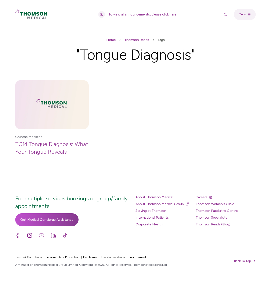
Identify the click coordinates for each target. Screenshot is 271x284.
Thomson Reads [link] (136, 40)
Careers (201, 197)
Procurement (137, 257)
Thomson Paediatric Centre (217, 211)
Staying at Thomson (151, 211)
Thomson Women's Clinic (215, 204)
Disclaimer (90, 257)
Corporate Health (149, 224)
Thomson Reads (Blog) (213, 224)
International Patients (152, 217)
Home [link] (111, 40)
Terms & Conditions (28, 257)
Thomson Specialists (211, 217)
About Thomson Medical (154, 197)
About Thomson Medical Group (160, 204)
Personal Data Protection (63, 257)
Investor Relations (113, 257)
